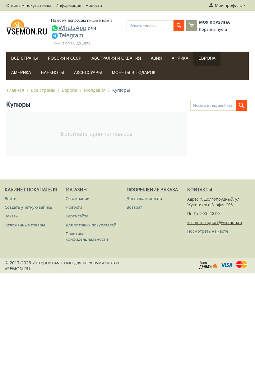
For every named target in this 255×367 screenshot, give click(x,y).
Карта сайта (77, 216)
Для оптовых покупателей (91, 225)
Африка (180, 58)
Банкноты (52, 72)
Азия (156, 58)
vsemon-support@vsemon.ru (214, 222)
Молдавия (95, 90)
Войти (10, 198)
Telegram (70, 35)
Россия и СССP (64, 58)
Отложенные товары (25, 225)
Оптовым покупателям (28, 5)
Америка (21, 72)
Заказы (12, 216)
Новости (94, 5)
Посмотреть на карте (207, 231)
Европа (207, 58)
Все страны (24, 58)
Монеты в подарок (133, 72)
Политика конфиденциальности (87, 236)
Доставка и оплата (144, 198)
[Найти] (179, 25)
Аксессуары (88, 72)
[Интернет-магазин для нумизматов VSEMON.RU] (27, 27)
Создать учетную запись (28, 207)
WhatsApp (72, 28)
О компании (78, 198)
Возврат (134, 207)
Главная (15, 90)
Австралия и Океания (116, 58)
